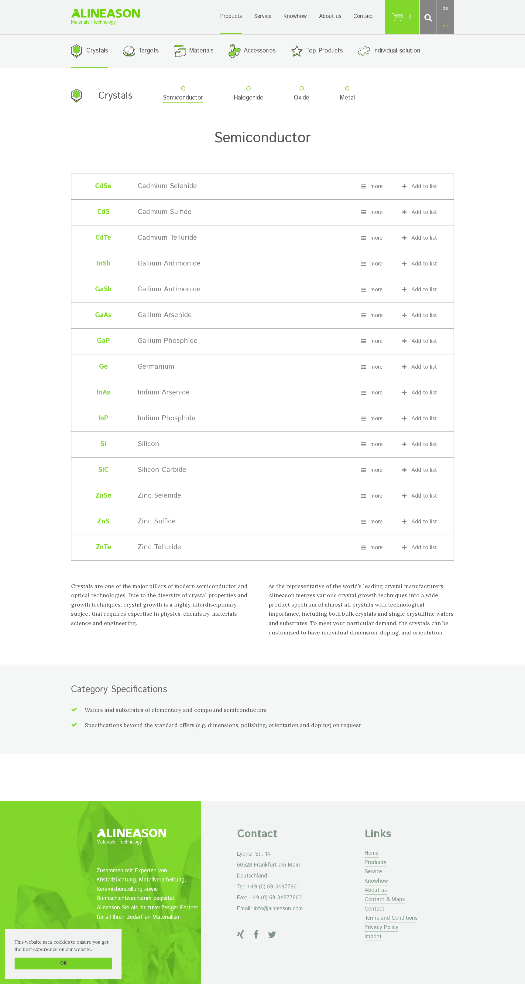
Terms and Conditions (391, 918)
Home (372, 853)
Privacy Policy (381, 928)
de (445, 8)
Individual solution (396, 50)
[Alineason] (105, 17)
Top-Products (324, 50)
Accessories (260, 50)
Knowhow (295, 16)
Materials (201, 50)
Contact (363, 16)
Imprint (373, 937)
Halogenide (248, 98)
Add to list (424, 187)
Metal (347, 98)
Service (262, 16)
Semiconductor (183, 98)
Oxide (301, 98)
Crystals (97, 50)
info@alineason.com (278, 909)
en (445, 25)
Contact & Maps (385, 900)
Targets (148, 50)
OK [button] (63, 963)
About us (330, 16)
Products (231, 16)
